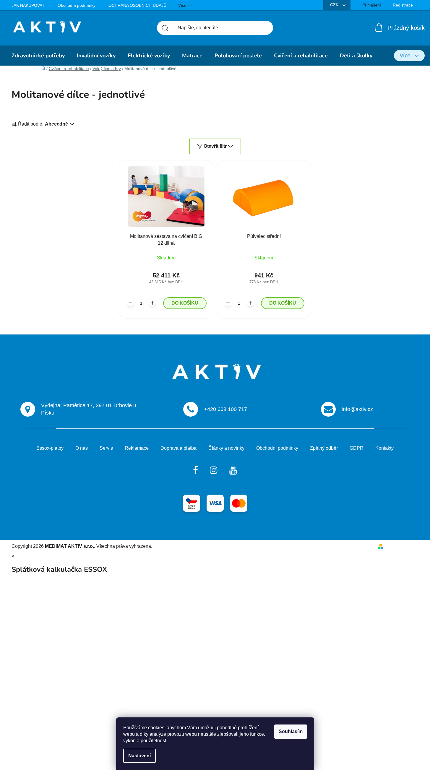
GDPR (357, 448)
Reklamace (137, 448)
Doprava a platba (178, 448)
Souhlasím (291, 731)
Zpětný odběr (324, 448)
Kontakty (384, 448)
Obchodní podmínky (76, 5)
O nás (81, 448)
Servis (106, 448)
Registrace (403, 5)
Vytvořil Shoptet (402, 546)
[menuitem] (38, 56)
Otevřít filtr (215, 146)
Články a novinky (226, 448)
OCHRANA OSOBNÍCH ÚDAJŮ (137, 5)
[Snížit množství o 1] (130, 302)
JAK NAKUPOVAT (28, 5)
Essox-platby (50, 448)
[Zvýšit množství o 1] (152, 302)
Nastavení (139, 755)
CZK (335, 4)
